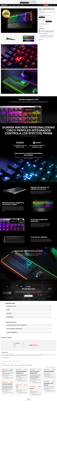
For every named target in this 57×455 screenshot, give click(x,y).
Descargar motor (29, 296)
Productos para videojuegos (5, 7)
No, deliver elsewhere (33, 2)
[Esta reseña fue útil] (24, 380)
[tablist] (15, 5)
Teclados (11, 7)
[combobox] (11, 361)
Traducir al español (5, 376)
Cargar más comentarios (28, 399)
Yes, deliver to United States (24, 2)
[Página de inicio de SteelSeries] (4, 5)
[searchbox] (3, 361)
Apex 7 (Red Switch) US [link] (17, 7)
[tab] (41, 5)
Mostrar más (30, 365)
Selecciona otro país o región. (49, 31)
